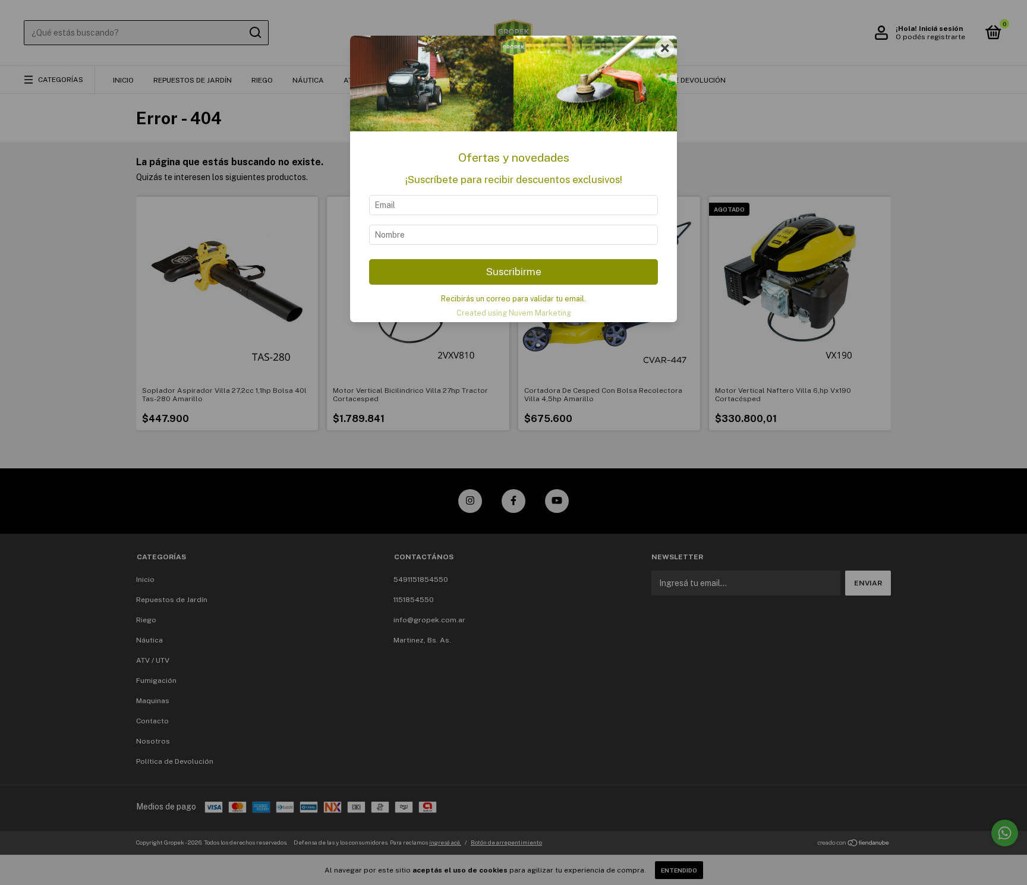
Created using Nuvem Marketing (513, 312)
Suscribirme (513, 272)
